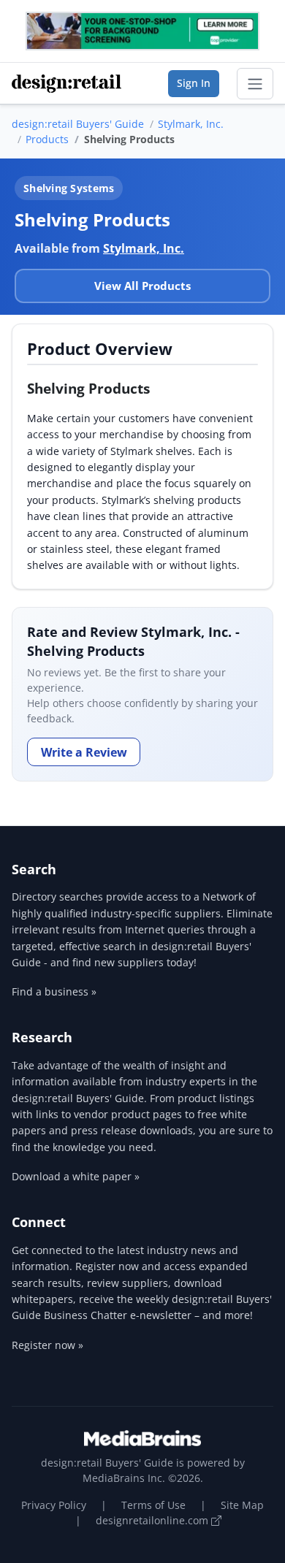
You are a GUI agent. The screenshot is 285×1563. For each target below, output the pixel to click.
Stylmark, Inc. (191, 124)
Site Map (242, 1505)
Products (47, 139)
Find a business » (54, 991)
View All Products (142, 285)
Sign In (193, 83)
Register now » (47, 1345)
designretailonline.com (153, 1520)
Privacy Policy (53, 1505)
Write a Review (84, 752)
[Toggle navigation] (255, 84)
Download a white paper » (76, 1176)
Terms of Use (153, 1505)
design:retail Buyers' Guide (78, 124)
